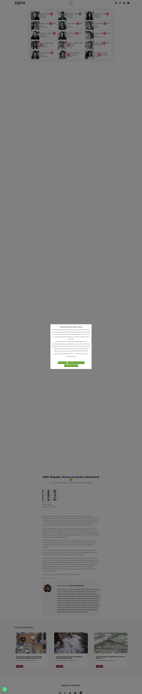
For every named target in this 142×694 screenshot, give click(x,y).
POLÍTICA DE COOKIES (81, 353)
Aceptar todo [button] (62, 362)
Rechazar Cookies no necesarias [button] (76, 362)
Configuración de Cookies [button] (71, 365)
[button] (4, 689)
